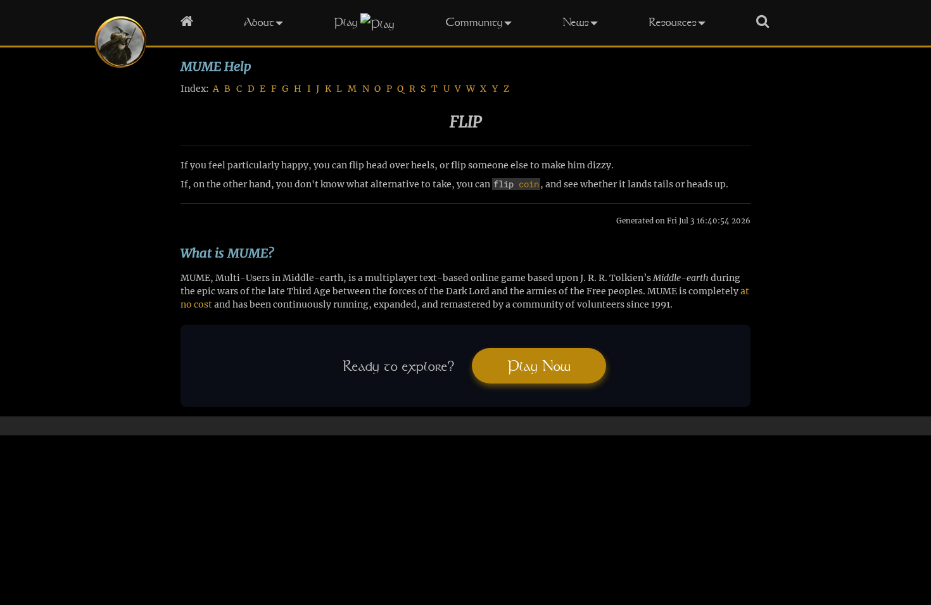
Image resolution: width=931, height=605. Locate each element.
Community (474, 22)
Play (346, 22)
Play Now (539, 366)
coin (529, 184)
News (575, 22)
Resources (673, 22)
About (259, 22)
